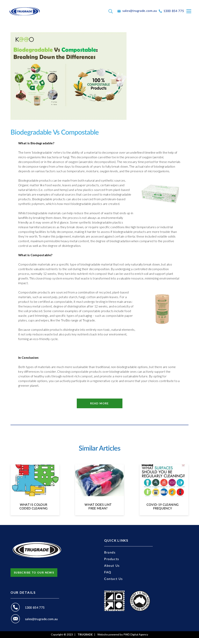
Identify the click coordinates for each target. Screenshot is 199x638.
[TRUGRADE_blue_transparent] (24, 11)
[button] (110, 11)
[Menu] (189, 11)
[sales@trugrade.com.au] (17, 619)
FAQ (107, 572)
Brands (110, 552)
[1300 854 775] (17, 608)
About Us (112, 565)
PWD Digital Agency (135, 634)
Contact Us (113, 579)
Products (111, 559)
